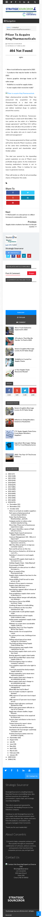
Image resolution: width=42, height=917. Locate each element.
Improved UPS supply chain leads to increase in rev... (21, 560)
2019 (10, 483)
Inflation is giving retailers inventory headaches (24, 421)
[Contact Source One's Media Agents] (21, 866)
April (12, 748)
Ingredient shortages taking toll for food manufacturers (25, 444)
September (14, 737)
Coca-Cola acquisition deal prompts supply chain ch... (21, 670)
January (13, 755)
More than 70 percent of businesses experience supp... (22, 526)
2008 (10, 759)
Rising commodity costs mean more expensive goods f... (21, 674)
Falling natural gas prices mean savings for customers (20, 640)
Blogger (31, 273)
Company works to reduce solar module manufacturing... (20, 522)
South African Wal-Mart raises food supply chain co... (21, 658)
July (11, 742)
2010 (10, 502)
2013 (10, 496)
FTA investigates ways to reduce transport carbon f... (20, 662)
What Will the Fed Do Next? (19, 689)
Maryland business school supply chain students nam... (21, 616)
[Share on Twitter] (27, 193)
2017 (10, 487)
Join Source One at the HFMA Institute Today (19, 602)
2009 (10, 757)
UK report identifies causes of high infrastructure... (21, 530)
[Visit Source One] (13, 198)
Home (9, 27)
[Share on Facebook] (13, 193)
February (13, 753)
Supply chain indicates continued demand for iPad (21, 704)
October (13, 509)
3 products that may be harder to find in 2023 (24, 339)
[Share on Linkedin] (27, 198)
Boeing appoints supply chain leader (22, 655)
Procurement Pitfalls (16, 565)
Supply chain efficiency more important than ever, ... (19, 586)
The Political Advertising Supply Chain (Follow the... (20, 644)
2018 (10, 485)
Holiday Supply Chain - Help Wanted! (22, 563)
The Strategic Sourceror (13, 911)
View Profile (14, 252)
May (11, 746)
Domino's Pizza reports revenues (21, 583)
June (11, 744)
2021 (10, 478)
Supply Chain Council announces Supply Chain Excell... (20, 534)
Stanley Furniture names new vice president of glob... (21, 734)
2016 (10, 489)
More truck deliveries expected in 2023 (21, 69)
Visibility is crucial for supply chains (19, 84)
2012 (10, 498)
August (12, 740)
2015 (10, 491)
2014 (10, 493)
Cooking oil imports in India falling (21, 605)
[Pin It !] (13, 203)
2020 (10, 480)
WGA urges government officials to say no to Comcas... (21, 708)
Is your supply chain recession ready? (20, 87)
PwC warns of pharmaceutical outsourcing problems (19, 514)
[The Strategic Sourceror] (21, 11)
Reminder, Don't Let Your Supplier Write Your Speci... (21, 628)
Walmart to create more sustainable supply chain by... (22, 624)
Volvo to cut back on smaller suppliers (22, 511)
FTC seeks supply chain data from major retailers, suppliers (25, 433)
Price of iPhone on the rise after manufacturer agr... (20, 608)
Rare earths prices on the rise (19, 549)
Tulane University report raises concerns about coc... (20, 724)
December (13, 504)
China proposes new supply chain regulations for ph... (21, 648)
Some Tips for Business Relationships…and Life (18, 518)
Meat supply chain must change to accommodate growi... (21, 678)
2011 (10, 500)
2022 (10, 476)
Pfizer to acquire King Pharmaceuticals (17, 572)
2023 (10, 474)
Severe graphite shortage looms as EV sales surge (24, 350)
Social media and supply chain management (19, 686)
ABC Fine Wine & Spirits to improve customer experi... (21, 546)
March (12, 751)
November (13, 506)
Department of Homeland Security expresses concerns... (21, 542)
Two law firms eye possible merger (21, 727)
